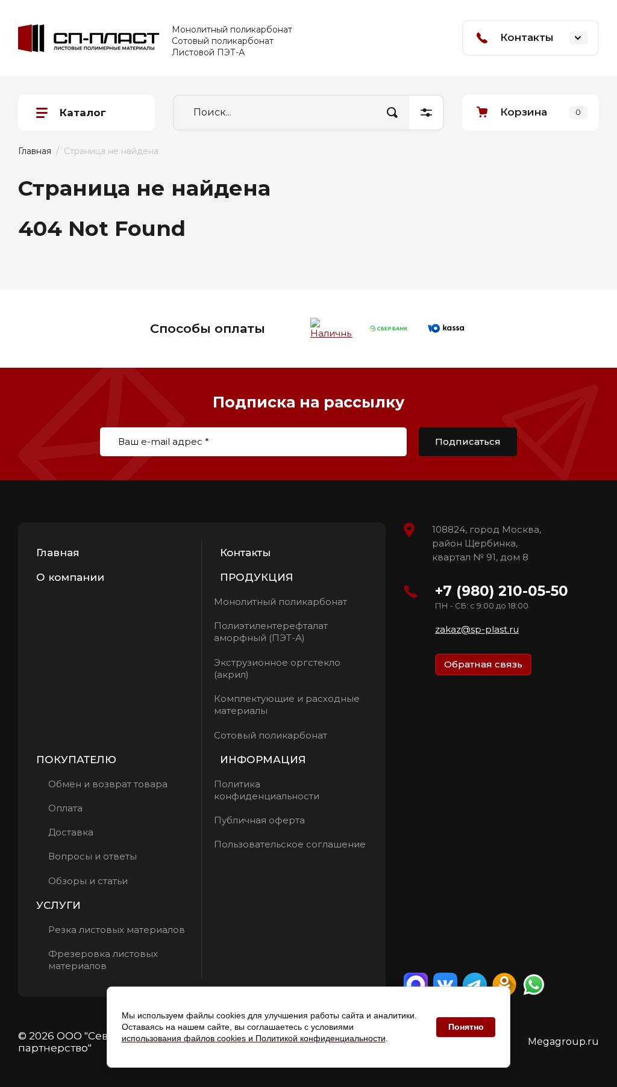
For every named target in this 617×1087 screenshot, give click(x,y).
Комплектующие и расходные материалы (287, 704)
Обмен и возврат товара (108, 784)
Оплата (65, 808)
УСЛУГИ (58, 905)
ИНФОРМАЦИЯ (263, 760)
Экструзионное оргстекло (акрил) (277, 668)
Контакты (245, 553)
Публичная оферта (259, 820)
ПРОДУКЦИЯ (256, 577)
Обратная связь (483, 664)
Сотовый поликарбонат (270, 735)
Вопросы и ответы (92, 856)
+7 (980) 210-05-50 (501, 591)
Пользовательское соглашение (290, 844)
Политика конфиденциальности (266, 790)
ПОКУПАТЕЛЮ (76, 760)
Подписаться (468, 441)
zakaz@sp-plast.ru (477, 629)
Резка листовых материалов (116, 929)
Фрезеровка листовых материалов (103, 959)
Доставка (70, 832)
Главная (58, 553)
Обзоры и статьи (88, 881)
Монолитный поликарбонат (280, 601)
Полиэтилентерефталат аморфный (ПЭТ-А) (271, 631)
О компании (70, 577)
